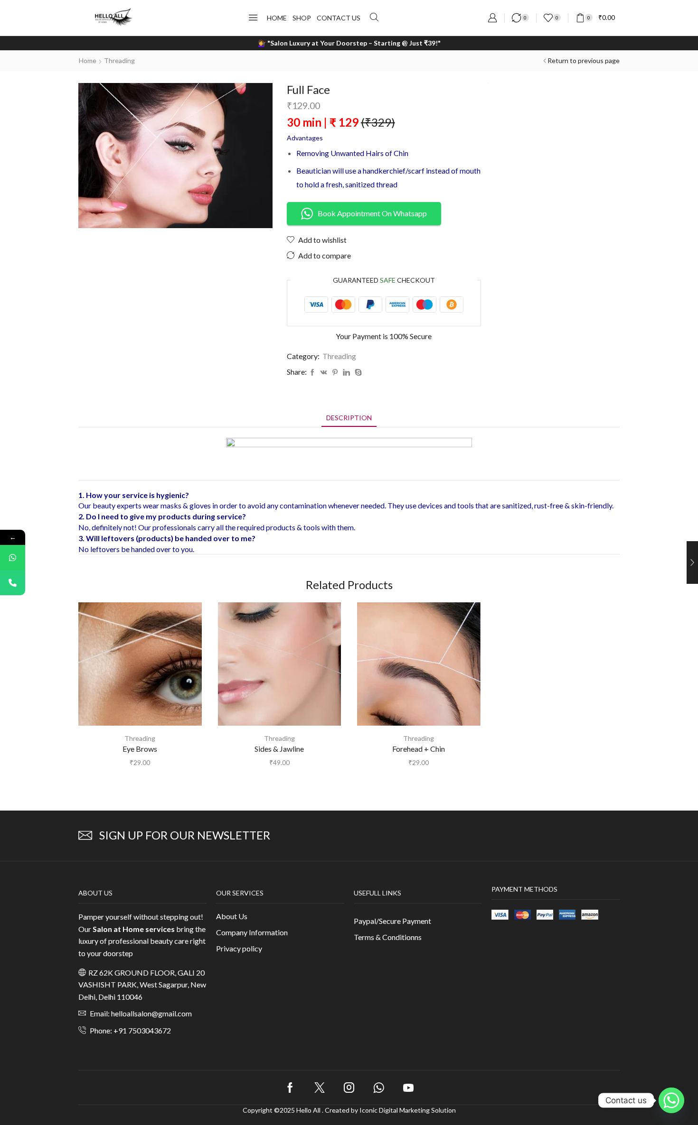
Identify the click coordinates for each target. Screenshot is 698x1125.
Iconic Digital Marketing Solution (407, 1110)
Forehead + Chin (418, 748)
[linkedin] (346, 373)
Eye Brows (140, 748)
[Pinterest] (335, 373)
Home (87, 60)
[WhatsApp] (12, 557)
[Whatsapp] (378, 1087)
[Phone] (12, 582)
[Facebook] (312, 373)
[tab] (349, 417)
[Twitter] (319, 1087)
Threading (119, 60)
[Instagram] (349, 1087)
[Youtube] (408, 1087)
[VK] (324, 373)
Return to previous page (583, 60)
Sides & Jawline (279, 748)
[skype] (357, 373)
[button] (253, 17)
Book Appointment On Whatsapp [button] (372, 213)
